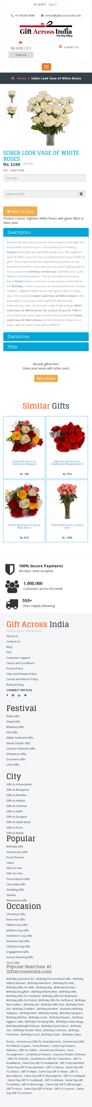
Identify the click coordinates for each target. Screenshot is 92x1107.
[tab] (46, 232)
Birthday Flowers (60, 1017)
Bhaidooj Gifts (15, 727)
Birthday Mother (16, 1017)
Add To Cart (22, 211)
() (21, 48)
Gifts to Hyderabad (18, 822)
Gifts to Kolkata (15, 800)
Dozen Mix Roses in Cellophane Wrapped (24, 462)
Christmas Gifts (16, 914)
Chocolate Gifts (16, 884)
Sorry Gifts (13, 963)
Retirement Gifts (16, 900)
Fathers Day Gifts (17, 925)
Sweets (11, 895)
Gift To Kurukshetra (72, 1063)
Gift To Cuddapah (75, 1076)
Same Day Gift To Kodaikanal (40, 1063)
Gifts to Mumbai (16, 795)
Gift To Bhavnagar (33, 1084)
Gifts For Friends (18, 1059)
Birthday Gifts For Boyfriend (59, 996)
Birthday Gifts (14, 846)
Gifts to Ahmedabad (19, 784)
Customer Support (18, 658)
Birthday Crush (30, 1034)
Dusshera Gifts (15, 759)
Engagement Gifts (17, 952)
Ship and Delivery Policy (21, 674)
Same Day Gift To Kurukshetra (25, 1067)
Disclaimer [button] (18, 336)
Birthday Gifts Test (52, 1004)
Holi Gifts (12, 732)
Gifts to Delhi (14, 811)
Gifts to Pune (14, 827)
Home (21, 78)
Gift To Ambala (54, 1080)
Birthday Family (48, 1013)
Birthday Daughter (18, 991)
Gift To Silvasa (55, 1067)
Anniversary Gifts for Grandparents (38, 1041)
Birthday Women (64, 987)
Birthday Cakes (71, 1034)
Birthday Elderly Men (44, 991)
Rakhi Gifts (13, 716)
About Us (12, 636)
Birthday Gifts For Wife (20, 987)
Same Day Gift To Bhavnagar (63, 1084)
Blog (9, 647)
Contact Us (13, 641)
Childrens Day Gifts (18, 946)
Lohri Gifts (12, 764)
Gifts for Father (28, 1050)
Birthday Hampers (71, 1013)
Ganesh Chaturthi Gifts (20, 748)
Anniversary (48, 271)
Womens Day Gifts (18, 941)
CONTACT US (71, 47)
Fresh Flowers (15, 857)
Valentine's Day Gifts (19, 936)
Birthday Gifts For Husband (23, 996)
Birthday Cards (38, 1017)
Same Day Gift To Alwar (53, 1071)
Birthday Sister (51, 1034)
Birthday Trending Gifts (39, 1021)
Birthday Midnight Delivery (23, 1026)
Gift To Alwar (29, 1071)
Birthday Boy (44, 987)
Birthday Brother (47, 1009)
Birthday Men (28, 1013)
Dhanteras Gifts (16, 754)
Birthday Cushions (55, 1030)
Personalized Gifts (18, 879)
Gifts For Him (14, 873)
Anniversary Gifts (17, 852)
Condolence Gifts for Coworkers (50, 1059)
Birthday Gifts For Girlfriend (56, 1000)
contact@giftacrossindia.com (63, 15)
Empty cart (21, 54)
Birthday (34, 271)
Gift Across (37, 625)
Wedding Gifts (15, 890)
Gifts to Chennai (16, 806)
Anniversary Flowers (52, 1050)
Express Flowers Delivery (69, 1054)
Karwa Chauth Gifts (18, 743)
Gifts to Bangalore (17, 790)
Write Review (46, 378)
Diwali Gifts (13, 721)
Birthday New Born (39, 983)
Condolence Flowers (38, 1054)
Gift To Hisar (14, 1089)
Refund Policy (15, 685)
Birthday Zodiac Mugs (69, 1021)
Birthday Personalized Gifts (53, 979)
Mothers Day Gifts (17, 930)
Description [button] (19, 232)
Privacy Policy (14, 668)
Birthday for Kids (63, 983)
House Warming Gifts (19, 957)
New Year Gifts (15, 919)
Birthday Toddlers (24, 1009)
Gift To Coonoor (64, 1089)
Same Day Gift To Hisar (38, 1089)
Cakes (10, 863)
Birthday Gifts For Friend (21, 1000)
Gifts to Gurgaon (16, 817)
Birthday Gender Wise (27, 1030)
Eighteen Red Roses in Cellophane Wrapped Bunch (67, 462)
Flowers (12, 252)
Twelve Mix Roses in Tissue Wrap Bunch (24, 526)
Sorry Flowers (41, 1046)
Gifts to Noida (15, 833)
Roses (10, 1041)
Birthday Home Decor (55, 1026)
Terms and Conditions (20, 663)
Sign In (52, 4)
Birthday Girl (31, 1004)
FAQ (9, 652)
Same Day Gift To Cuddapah (25, 1080)
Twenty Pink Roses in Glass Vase (67, 526)
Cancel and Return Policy (22, 679)
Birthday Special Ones (20, 979)
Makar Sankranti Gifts (19, 737)
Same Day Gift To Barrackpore (43, 1076)
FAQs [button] (12, 346)
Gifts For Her (14, 868)
